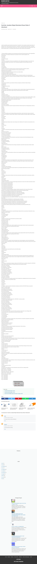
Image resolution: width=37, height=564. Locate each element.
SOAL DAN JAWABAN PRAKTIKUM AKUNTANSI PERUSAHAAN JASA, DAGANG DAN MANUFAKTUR (18, 514)
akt (2, 463)
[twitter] (11, 399)
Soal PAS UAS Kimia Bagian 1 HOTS (10, 392)
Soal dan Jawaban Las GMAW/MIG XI (18, 526)
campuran (4, 466)
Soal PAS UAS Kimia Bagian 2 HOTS (10, 390)
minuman (3, 472)
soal (3, 477)
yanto (5, 416)
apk (2, 464)
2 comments (14, 29)
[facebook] (4, 399)
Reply (5, 420)
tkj (2, 478)
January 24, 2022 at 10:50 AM (8, 417)
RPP (3, 475)
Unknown (5, 424)
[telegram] (32, 399)
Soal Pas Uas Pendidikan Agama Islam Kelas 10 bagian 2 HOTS (14, 393)
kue (2, 467)
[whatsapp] (25, 399)
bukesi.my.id (5, 1)
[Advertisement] (18, 15)
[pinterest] (18, 399)
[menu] (2, 6)
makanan (3, 469)
